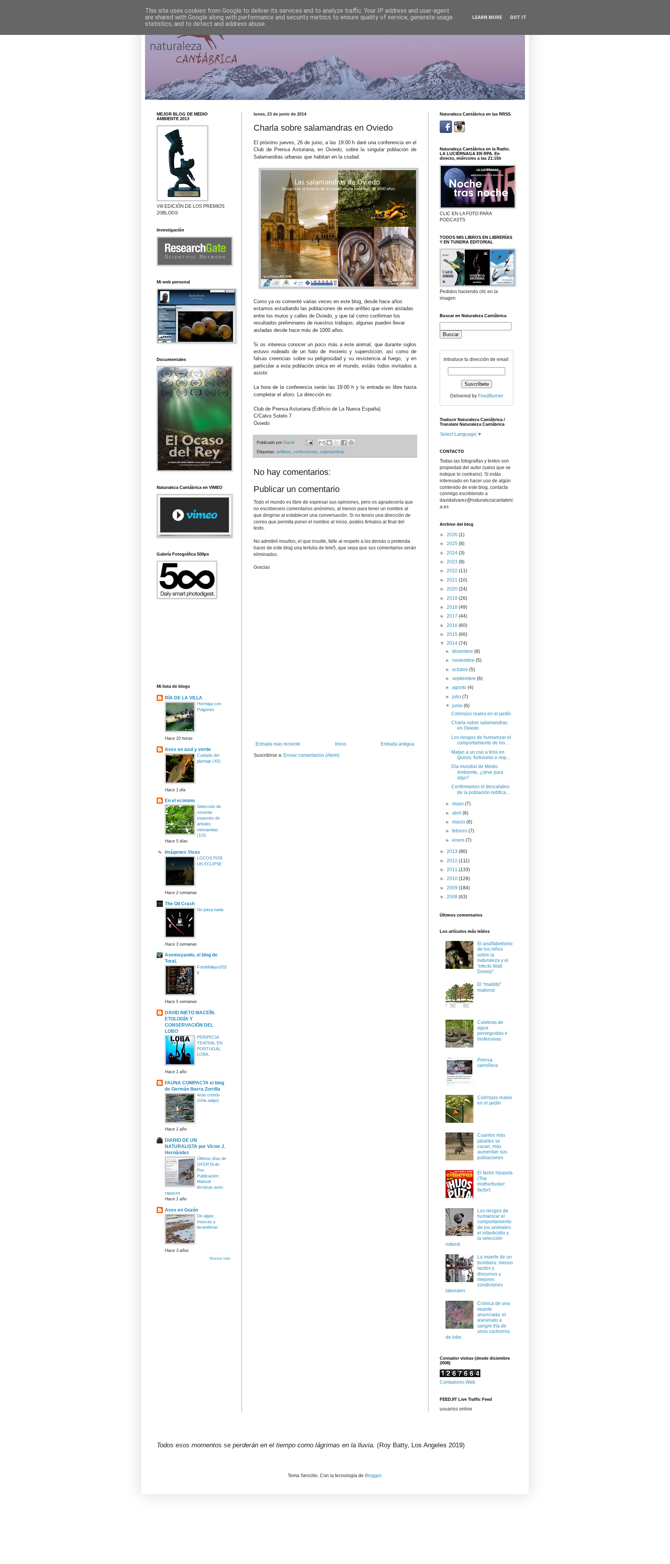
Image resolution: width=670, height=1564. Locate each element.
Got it (518, 17)
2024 (453, 553)
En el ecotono (180, 800)
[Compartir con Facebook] (344, 443)
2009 (453, 888)
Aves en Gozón (181, 1210)
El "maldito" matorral (489, 987)
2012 (453, 860)
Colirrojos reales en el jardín (481, 713)
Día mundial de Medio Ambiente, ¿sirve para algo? (477, 772)
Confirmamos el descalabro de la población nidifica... (480, 789)
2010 (453, 878)
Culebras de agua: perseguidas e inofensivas (492, 1031)
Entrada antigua (397, 744)
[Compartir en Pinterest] (351, 443)
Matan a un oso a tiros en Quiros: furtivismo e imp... (480, 754)
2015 (453, 634)
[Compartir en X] (336, 443)
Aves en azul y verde (188, 749)
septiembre (464, 678)
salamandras (332, 451)
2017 (453, 616)
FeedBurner (490, 396)
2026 (453, 534)
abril (457, 813)
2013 (453, 851)
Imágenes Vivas (182, 852)
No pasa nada (210, 909)
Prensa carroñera (487, 1062)
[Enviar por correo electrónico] (322, 443)
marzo (459, 822)
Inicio (340, 744)
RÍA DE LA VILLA (183, 698)
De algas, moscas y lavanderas (207, 1222)
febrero (460, 831)
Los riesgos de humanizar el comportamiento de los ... (481, 740)
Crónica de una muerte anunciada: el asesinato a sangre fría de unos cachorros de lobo (478, 1320)
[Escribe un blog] (329, 443)
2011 (453, 869)
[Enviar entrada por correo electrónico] (309, 442)
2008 (453, 896)
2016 (453, 625)
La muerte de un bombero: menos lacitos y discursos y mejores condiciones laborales (479, 1273)
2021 (453, 580)
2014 (453, 643)
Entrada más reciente (278, 744)
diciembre (463, 651)
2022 (453, 570)
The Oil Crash (180, 903)
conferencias (305, 451)
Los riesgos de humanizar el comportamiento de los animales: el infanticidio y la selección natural (479, 1227)
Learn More (487, 17)
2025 (453, 543)
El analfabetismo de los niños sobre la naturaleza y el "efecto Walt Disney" (495, 957)
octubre (460, 669)
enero (459, 840)
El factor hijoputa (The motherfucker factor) (495, 1181)
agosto (460, 687)
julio (457, 696)
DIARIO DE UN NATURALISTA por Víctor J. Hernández (195, 1146)
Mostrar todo (220, 1258)
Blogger (373, 1475)
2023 (453, 561)
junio (458, 705)
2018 (453, 607)
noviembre (464, 660)
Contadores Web (457, 1382)
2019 (453, 598)
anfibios (283, 451)
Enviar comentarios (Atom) (311, 755)
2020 (453, 589)
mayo (458, 803)
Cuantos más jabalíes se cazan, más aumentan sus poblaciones (492, 1146)
